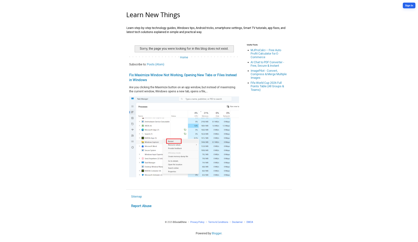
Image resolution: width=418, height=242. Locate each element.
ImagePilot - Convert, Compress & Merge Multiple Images (269, 74)
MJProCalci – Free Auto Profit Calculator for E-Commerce (266, 53)
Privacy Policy (197, 222)
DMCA (250, 222)
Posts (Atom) (155, 64)
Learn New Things (153, 14)
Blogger (217, 233)
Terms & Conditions (218, 222)
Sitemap (136, 196)
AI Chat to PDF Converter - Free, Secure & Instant (267, 63)
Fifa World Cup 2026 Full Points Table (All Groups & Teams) (267, 86)
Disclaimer (237, 222)
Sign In (409, 5)
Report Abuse (141, 206)
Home (184, 57)
